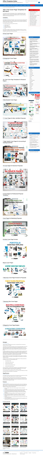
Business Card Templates (33, 23)
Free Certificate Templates (33, 22)
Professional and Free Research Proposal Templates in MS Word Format (6, 436)
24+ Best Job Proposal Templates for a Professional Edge (23, 435)
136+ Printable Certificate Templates (34, 146)
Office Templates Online (10, 1)
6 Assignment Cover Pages (10, 58)
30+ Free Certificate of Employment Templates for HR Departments (23, 447)
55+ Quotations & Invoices (33, 147)
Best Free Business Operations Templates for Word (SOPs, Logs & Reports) (34, 49)
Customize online (32, 5)
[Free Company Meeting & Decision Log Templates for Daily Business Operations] (6, 442)
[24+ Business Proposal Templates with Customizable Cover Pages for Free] (15, 418)
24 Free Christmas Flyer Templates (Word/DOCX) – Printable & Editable (34, 59)
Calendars (31, 69)
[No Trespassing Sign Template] (37, 96)
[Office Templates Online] (10, 452)
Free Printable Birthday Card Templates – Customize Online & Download (34, 41)
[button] (29, 104)
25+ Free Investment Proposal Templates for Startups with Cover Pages (6, 424)
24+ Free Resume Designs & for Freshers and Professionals (34, 144)
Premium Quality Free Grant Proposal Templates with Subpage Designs (23, 413)
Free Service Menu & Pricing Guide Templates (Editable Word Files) (34, 51)
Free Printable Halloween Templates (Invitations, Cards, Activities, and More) (34, 57)
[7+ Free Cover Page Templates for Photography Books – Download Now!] (15, 430)
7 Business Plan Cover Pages (10, 301)
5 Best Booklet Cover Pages (10, 100)
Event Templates (32, 75)
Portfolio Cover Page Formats (10, 239)
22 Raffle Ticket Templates (33, 21)
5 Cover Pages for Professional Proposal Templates (13, 194)
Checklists (31, 71)
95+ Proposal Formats (32, 138)
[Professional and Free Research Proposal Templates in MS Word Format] (6, 430)
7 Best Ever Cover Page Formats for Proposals (14, 277)
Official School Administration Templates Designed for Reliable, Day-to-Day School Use (34, 47)
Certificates (25, 5)
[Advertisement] (34, 31)
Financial (31, 76)
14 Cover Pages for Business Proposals (13, 165)
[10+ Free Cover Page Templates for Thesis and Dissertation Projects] (15, 441)
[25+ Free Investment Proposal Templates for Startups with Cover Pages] (6, 418)
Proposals (5, 5)
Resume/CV (16, 5)
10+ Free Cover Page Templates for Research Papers (14, 80)
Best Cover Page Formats (33, 17)
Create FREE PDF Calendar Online (34, 151)
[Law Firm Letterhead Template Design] (31, 97)
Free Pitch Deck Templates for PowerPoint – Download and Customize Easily (33, 64)
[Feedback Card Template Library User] (31, 110)
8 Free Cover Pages (8, 33)
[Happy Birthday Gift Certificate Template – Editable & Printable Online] (37, 106)
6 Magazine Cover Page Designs (11, 325)
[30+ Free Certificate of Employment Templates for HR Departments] (23, 441)
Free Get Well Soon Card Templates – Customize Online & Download (34, 39)
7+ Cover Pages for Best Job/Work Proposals (14, 118)
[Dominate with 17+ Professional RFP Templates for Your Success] (23, 418)
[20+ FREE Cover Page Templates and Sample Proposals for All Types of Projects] (15, 407)
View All (30, 121)
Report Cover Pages (8, 262)
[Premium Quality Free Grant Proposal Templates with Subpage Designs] (23, 407)
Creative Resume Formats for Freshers (34, 15)
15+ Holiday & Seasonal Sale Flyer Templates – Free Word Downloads (34, 53)
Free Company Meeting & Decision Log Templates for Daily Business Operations (6, 448)
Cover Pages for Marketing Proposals (12, 218)
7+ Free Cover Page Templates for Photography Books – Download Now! (14, 436)
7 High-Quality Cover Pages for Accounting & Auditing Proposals (14, 142)
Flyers (14, 5)
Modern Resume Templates (33, 16)
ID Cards (8, 5)
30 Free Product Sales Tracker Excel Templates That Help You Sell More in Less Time (34, 62)
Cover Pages (20, 5)
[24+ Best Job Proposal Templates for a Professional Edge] (23, 430)
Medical (31, 82)
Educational (28, 5)
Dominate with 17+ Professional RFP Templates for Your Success (23, 424)
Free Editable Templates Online (34, 11)
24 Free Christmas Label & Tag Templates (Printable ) (33, 55)
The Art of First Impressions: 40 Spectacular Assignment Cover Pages (6, 413)
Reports (11, 5)
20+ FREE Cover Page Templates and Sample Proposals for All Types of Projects (15, 413)
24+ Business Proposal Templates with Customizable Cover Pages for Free (15, 424)
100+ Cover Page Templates (33, 141)
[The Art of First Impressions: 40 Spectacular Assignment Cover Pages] (6, 407)
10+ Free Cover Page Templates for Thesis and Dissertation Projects (15, 447)
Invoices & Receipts (32, 80)
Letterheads (31, 81)
